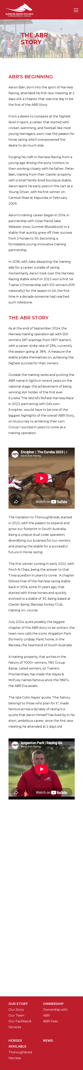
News (48, 1040)
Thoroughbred (20, 1052)
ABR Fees (50, 1021)
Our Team (16, 1015)
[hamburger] (76, 9)
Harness (14, 1058)
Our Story (16, 1009)
